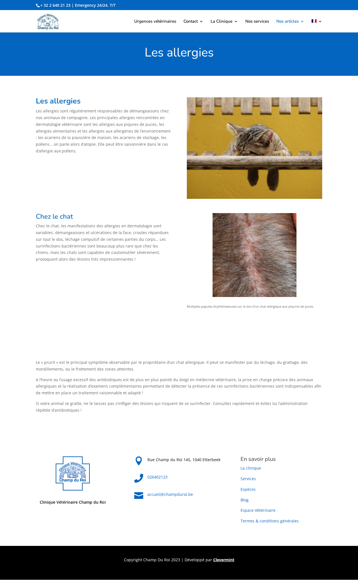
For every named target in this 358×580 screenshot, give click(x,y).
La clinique (251, 468)
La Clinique (221, 21)
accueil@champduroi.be (170, 494)
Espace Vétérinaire (258, 510)
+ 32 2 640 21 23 (55, 5)
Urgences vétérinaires (155, 21)
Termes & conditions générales (270, 521)
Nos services (257, 21)
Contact (190, 21)
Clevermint (223, 559)
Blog (245, 500)
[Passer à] (317, 25)
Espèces (248, 489)
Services (248, 478)
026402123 (157, 477)
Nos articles (287, 21)
